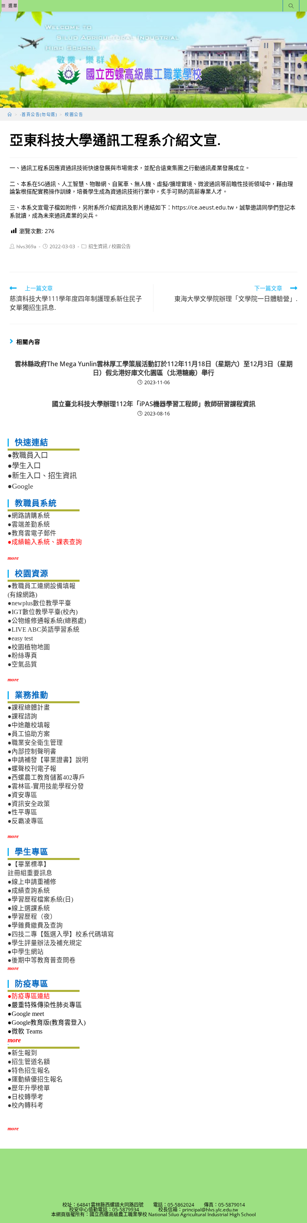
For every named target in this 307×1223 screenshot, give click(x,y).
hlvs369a (26, 246)
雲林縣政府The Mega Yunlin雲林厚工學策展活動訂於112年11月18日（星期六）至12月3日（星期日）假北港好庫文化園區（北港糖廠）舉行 (154, 368)
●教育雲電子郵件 (32, 533)
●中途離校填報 (29, 725)
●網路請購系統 (29, 515)
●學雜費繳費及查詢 (35, 925)
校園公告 (121, 246)
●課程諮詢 (22, 716)
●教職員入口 (28, 455)
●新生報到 (22, 1052)
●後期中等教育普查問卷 (42, 960)
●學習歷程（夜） (32, 916)
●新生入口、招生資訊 (42, 476)
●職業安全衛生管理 (35, 742)
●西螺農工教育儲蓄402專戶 (46, 777)
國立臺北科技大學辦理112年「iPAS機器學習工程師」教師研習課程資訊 (153, 403)
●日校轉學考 (26, 1096)
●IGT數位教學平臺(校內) (43, 612)
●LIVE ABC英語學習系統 (44, 629)
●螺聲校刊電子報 (32, 768)
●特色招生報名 (29, 1070)
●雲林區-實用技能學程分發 (46, 786)
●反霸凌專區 (26, 821)
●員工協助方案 (29, 733)
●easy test (20, 638)
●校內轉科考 (26, 1105)
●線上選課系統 (29, 908)
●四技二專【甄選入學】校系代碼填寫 (61, 934)
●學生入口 (24, 466)
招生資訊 (98, 246)
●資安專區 (22, 795)
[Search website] (291, 6)
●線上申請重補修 (32, 881)
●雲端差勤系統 (29, 524)
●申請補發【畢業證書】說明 (48, 759)
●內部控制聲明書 (32, 751)
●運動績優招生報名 (35, 1079)
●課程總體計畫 (29, 707)
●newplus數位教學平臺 (39, 603)
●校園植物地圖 (29, 647)
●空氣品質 (22, 664)
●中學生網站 (26, 951)
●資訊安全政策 (29, 803)
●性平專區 (22, 812)
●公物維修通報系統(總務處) (47, 620)
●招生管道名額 (29, 1061)
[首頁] (10, 114)
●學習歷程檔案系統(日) (40, 899)
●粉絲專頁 (22, 655)
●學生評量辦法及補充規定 (45, 943)
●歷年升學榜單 (29, 1088)
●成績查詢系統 (29, 890)
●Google (20, 486)
